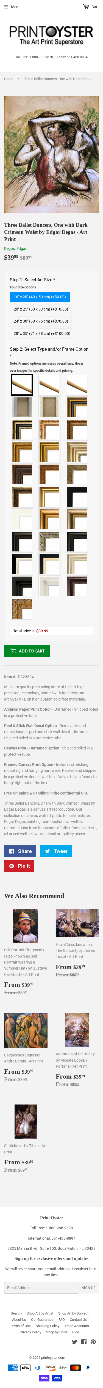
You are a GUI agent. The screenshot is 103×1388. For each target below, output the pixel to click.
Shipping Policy (47, 1326)
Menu (16, 7)
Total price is (30, 631)
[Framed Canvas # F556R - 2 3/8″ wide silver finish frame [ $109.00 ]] (49, 541)
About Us (19, 1320)
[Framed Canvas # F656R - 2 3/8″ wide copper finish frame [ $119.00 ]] (77, 429)
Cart (95, 7)
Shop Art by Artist (40, 1313)
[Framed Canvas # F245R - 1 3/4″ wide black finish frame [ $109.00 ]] (77, 497)
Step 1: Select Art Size (32, 283)
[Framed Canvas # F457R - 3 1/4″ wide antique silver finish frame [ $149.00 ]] (77, 519)
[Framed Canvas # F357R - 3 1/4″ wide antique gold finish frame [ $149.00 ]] (49, 519)
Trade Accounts (76, 1326)
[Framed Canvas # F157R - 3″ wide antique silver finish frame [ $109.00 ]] (77, 452)
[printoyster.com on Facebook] (84, 1342)
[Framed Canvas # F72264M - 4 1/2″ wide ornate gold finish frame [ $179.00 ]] (22, 609)
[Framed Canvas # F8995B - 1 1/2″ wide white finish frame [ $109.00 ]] (22, 519)
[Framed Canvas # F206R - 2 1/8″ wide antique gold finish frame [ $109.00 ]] (49, 474)
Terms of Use (20, 1326)
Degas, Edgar (15, 248)
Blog (75, 1332)
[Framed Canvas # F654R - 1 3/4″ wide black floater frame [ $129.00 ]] (22, 586)
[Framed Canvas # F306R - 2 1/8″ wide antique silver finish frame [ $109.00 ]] (77, 474)
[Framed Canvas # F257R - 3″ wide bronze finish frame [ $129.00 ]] (22, 452)
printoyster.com (53, 1357)
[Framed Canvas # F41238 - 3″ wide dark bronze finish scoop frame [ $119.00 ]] (77, 586)
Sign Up (88, 1288)
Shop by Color (56, 1332)
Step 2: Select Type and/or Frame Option (49, 360)
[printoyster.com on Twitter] (74, 1342)
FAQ (62, 1320)
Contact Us (78, 1320)
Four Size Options (23, 287)
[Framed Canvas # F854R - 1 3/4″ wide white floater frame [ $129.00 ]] (49, 586)
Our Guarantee (42, 1320)
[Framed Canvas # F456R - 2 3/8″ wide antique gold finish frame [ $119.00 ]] (49, 429)
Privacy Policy (30, 1332)
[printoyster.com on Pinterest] (93, 1342)
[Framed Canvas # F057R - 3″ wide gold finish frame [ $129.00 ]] (49, 452)
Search (16, 1313)
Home (8, 79)
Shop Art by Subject (73, 1313)
